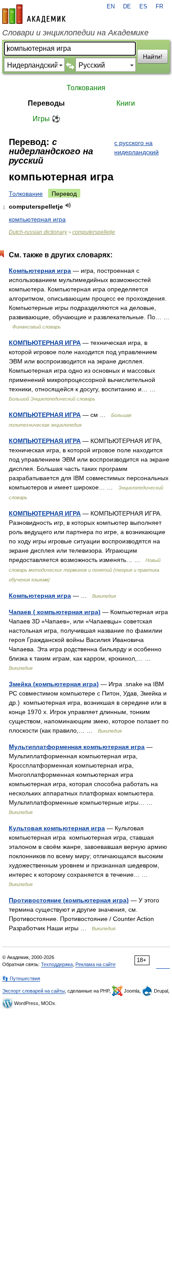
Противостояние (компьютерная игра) (69, 900)
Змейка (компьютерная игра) (54, 684)
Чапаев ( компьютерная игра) (55, 611)
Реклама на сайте (95, 964)
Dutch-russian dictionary (38, 232)
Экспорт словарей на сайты (33, 990)
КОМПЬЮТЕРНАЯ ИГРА (45, 342)
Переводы (46, 103)
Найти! (152, 56)
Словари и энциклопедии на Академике (75, 32)
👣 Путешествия (21, 978)
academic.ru (34, 14)
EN (111, 7)
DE (127, 7)
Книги (125, 103)
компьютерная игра (37, 219)
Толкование (26, 193)
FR (159, 7)
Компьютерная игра (40, 270)
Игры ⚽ (46, 118)
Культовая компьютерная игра (57, 828)
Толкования (86, 88)
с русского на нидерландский (136, 147)
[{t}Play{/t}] (68, 205)
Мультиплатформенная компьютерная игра (77, 746)
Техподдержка (57, 964)
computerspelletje (93, 232)
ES (143, 7)
